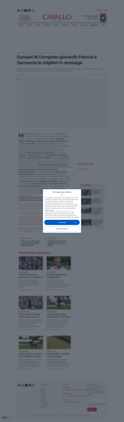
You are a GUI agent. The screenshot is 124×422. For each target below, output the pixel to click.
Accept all (62, 222)
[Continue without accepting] (62, 195)
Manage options (62, 229)
